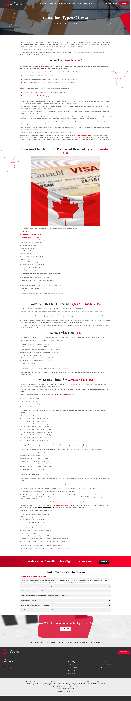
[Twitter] (4, 666)
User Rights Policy (72, 667)
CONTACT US (123, 652)
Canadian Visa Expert (73, 659)
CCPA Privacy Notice (73, 664)
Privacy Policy (71, 662)
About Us (103, 659)
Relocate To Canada (106, 664)
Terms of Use (71, 673)
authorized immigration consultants (64, 505)
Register (124, 3)
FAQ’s (102, 667)
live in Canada (44, 68)
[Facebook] (9, 666)
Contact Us (103, 662)
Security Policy (71, 670)
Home (56, 23)
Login (115, 3)
